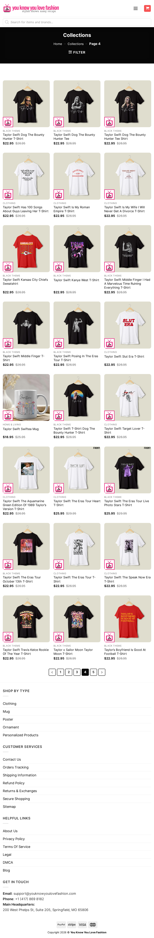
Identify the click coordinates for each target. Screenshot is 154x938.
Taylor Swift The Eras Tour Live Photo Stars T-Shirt (126, 503)
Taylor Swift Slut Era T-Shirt (124, 356)
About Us (10, 831)
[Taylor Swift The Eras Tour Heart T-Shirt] (77, 470)
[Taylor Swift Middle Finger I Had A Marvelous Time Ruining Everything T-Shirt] (127, 248)
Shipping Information (19, 775)
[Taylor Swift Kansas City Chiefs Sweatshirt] (26, 248)
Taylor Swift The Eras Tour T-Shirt (74, 579)
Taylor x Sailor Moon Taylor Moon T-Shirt (73, 652)
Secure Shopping (16, 799)
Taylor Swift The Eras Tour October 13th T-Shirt (22, 579)
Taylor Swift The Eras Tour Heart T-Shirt (77, 503)
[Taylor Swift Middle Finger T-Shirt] (26, 325)
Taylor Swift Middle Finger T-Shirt (23, 358)
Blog (6, 870)
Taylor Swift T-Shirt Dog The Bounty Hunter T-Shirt (74, 430)
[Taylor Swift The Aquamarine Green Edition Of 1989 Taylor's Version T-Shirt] (26, 470)
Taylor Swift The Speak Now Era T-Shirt (127, 579)
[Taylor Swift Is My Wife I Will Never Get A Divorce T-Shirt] (127, 176)
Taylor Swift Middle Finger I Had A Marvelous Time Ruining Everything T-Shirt (127, 283)
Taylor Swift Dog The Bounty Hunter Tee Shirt (125, 136)
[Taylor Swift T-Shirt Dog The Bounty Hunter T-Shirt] (77, 397)
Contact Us (12, 759)
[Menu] (135, 8)
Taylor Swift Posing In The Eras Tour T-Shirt (76, 358)
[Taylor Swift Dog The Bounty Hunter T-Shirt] (26, 103)
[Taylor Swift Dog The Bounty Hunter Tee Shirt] (127, 103)
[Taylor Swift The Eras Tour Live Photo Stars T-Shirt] (127, 470)
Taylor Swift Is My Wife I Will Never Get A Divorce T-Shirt (124, 209)
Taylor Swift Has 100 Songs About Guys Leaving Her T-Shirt (25, 209)
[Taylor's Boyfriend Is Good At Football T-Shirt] (127, 618)
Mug (6, 711)
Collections (76, 44)
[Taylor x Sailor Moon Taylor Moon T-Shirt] (77, 618)
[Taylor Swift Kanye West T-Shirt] (77, 248)
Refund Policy (14, 783)
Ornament (11, 727)
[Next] (101, 672)
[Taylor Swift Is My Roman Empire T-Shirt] (77, 176)
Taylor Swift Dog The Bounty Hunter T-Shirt (23, 136)
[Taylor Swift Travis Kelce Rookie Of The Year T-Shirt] (26, 618)
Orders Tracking (16, 767)
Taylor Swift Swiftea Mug (21, 429)
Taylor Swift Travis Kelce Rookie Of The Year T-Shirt (26, 652)
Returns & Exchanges (20, 791)
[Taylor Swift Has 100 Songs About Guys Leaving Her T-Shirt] (26, 176)
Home (58, 44)
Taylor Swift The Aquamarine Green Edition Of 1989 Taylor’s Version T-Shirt (24, 505)
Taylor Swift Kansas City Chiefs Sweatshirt (25, 281)
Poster (8, 719)
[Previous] (52, 672)
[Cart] (147, 8)
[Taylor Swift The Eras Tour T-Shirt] (77, 546)
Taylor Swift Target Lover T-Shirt (124, 430)
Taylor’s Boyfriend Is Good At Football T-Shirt (125, 652)
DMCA (8, 862)
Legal (7, 855)
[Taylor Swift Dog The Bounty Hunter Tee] (77, 103)
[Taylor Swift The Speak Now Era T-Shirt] (127, 546)
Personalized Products (20, 735)
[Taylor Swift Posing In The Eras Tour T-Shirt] (77, 325)
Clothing (9, 704)
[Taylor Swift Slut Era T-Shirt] (127, 325)
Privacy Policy (14, 839)
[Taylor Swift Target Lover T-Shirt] (127, 397)
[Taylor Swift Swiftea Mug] (26, 397)
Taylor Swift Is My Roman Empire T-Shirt (72, 209)
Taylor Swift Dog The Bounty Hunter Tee (74, 136)
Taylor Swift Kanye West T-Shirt (76, 280)
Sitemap (9, 807)
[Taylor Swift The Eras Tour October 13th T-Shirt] (26, 546)
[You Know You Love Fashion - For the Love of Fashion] (31, 8)
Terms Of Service (16, 847)
